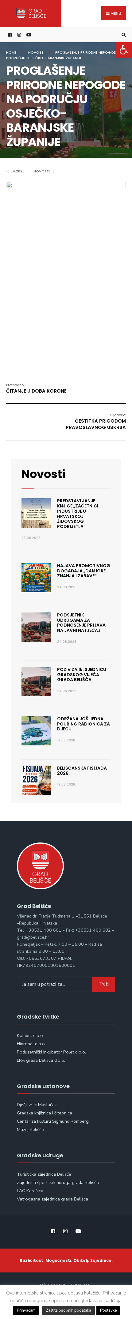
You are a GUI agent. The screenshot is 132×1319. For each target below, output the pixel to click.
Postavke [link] (108, 1310)
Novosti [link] (36, 52)
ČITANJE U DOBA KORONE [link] (36, 388)
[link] (124, 50)
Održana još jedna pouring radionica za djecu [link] (83, 724)
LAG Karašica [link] (30, 1191)
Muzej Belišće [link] (30, 1129)
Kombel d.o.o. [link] (30, 1035)
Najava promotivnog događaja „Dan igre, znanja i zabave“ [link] (83, 571)
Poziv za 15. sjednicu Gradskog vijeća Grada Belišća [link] (81, 674)
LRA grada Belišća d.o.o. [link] (41, 1060)
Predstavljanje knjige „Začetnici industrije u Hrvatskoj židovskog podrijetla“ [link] (77, 513)
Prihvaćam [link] (26, 1310)
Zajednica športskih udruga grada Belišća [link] (58, 1182)
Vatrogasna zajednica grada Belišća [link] (52, 1199)
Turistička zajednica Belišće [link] (44, 1174)
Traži (104, 984)
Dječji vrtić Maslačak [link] (37, 1105)
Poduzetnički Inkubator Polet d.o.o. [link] (51, 1052)
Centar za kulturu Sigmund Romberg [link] (53, 1121)
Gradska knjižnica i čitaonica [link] (44, 1113)
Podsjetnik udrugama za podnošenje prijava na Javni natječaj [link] (81, 622)
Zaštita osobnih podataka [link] (68, 1310)
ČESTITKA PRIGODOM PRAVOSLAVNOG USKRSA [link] (96, 422)
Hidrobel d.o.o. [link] (31, 1044)
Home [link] (11, 52)
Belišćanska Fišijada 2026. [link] (82, 770)
